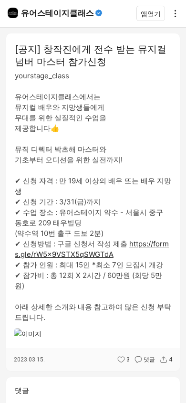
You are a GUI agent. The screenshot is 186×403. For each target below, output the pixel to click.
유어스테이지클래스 (57, 13)
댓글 (149, 359)
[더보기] (172, 13)
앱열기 (151, 14)
